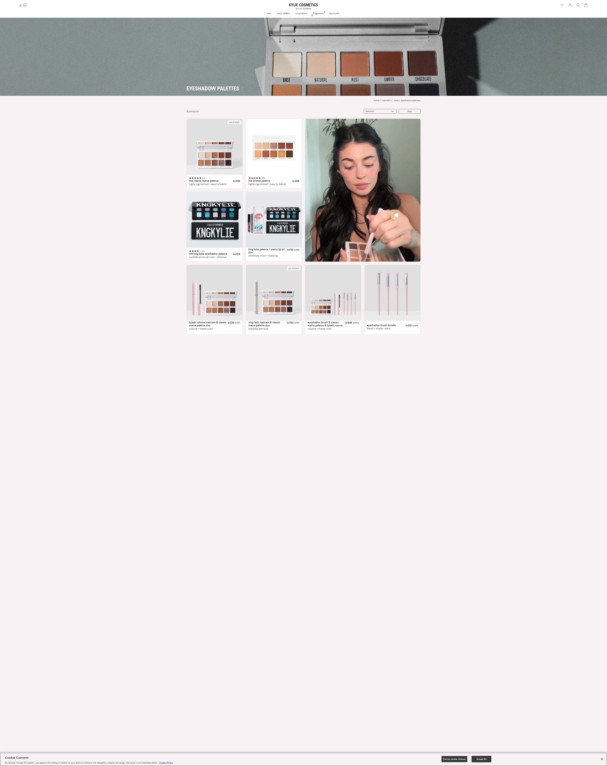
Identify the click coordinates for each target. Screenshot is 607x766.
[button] (578, 5)
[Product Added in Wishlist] (561, 5)
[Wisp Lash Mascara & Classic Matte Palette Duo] (274, 293)
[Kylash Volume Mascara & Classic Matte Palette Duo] (214, 293)
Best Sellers (283, 13)
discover (334, 13)
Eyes (396, 100)
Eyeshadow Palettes (410, 100)
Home (376, 100)
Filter (410, 111)
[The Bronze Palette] (274, 147)
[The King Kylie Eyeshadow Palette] (214, 220)
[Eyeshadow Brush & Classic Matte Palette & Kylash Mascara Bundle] (333, 293)
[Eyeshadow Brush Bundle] (392, 293)
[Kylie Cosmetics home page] (303, 6)
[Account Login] (570, 5)
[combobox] (380, 111)
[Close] (601, 759)
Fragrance (318, 13)
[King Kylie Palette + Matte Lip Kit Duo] (274, 220)
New (269, 13)
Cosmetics (301, 13)
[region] (303, 759)
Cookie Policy (166, 763)
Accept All (481, 759)
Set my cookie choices (454, 759)
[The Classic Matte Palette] (214, 147)
